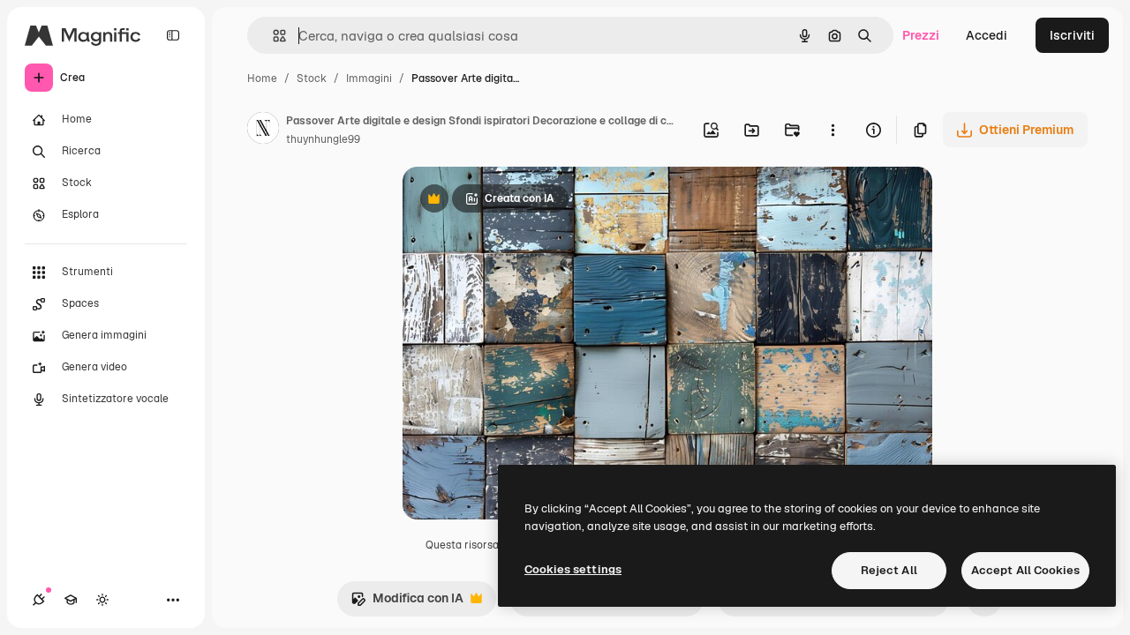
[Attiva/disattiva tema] (102, 600)
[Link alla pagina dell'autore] (263, 130)
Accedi (986, 35)
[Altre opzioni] (832, 129)
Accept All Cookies (1025, 570)
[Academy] (70, 600)
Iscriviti (1072, 35)
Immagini (369, 78)
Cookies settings (573, 569)
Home (262, 78)
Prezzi (920, 35)
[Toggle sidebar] (173, 35)
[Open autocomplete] (272, 35)
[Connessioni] (39, 600)
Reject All (889, 570)
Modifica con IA (406, 603)
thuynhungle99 (323, 139)
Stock (312, 78)
